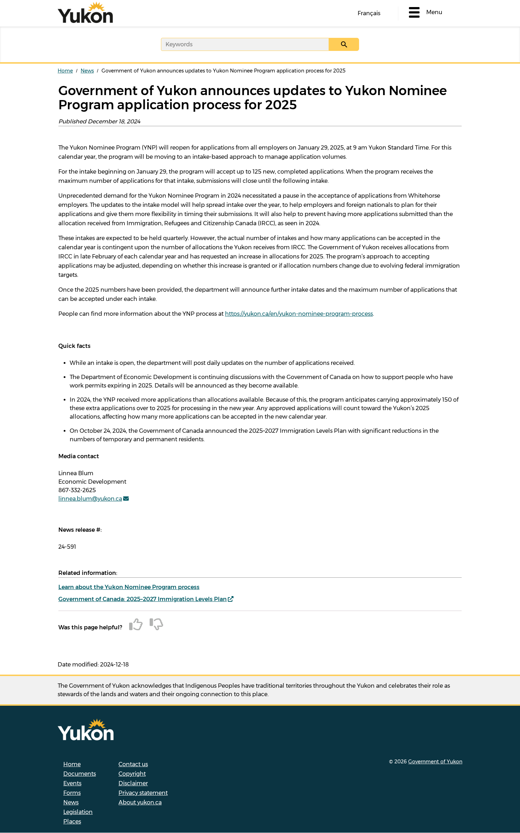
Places (72, 821)
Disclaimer (133, 783)
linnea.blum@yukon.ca (90, 498)
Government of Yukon (435, 761)
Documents (79, 773)
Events (72, 783)
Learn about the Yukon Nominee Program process (129, 587)
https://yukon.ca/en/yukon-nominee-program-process (299, 313)
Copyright (132, 773)
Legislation (78, 812)
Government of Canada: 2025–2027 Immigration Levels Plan (142, 599)
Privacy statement (143, 793)
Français (369, 13)
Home (65, 71)
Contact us (133, 764)
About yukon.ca (140, 802)
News (87, 71)
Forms (72, 793)
